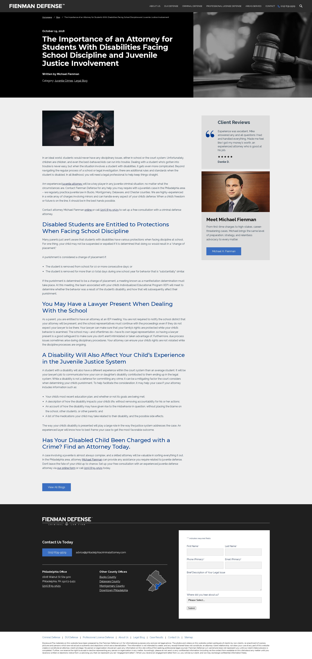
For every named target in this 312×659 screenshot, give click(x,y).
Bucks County (107, 577)
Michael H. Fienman (223, 251)
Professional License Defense (223, 6)
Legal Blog (80, 80)
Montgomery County (112, 585)
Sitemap (188, 637)
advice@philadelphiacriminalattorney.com (101, 552)
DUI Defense (171, 6)
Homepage (47, 17)
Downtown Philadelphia (113, 590)
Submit (191, 608)
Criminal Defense (192, 6)
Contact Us (174, 637)
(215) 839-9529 (288, 6)
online (88, 209)
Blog (58, 17)
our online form (66, 468)
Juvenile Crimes (64, 80)
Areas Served (253, 6)
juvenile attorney (72, 183)
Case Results (156, 637)
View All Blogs (56, 487)
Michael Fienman (92, 459)
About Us (155, 6)
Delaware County (109, 581)
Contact (270, 6)
